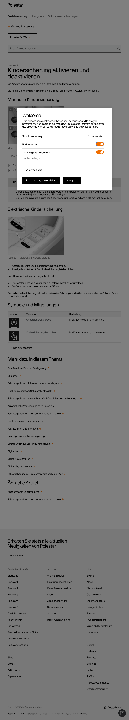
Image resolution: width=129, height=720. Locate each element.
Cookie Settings (31, 158)
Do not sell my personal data (41, 180)
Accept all (71, 180)
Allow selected (34, 170)
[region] (64, 149)
